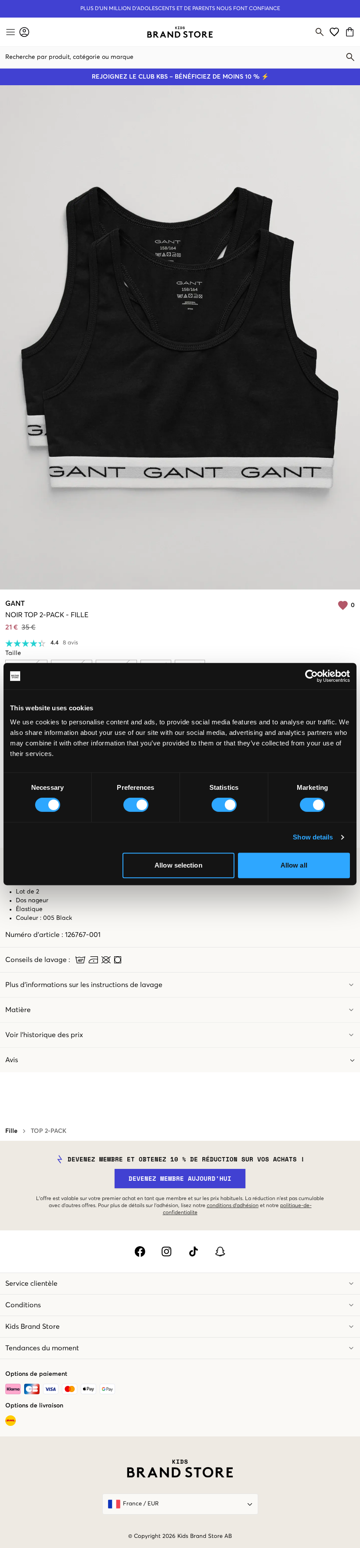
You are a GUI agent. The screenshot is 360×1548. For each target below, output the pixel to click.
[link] (180, 32)
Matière (18, 1009)
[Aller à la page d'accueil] (180, 32)
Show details (313, 837)
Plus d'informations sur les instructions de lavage (83, 984)
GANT (15, 603)
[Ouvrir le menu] (9, 32)
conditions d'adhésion (233, 1205)
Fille (11, 1131)
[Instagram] (166, 1251)
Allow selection (178, 865)
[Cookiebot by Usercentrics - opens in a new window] (311, 676)
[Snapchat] (220, 1251)
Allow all (294, 865)
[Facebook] (139, 1251)
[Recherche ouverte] (320, 32)
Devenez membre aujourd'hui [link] (180, 1178)
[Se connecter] (24, 32)
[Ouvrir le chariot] (351, 31)
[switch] (135, 805)
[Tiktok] (193, 1251)
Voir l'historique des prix (44, 1034)
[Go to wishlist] (334, 32)
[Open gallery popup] (180, 337)
